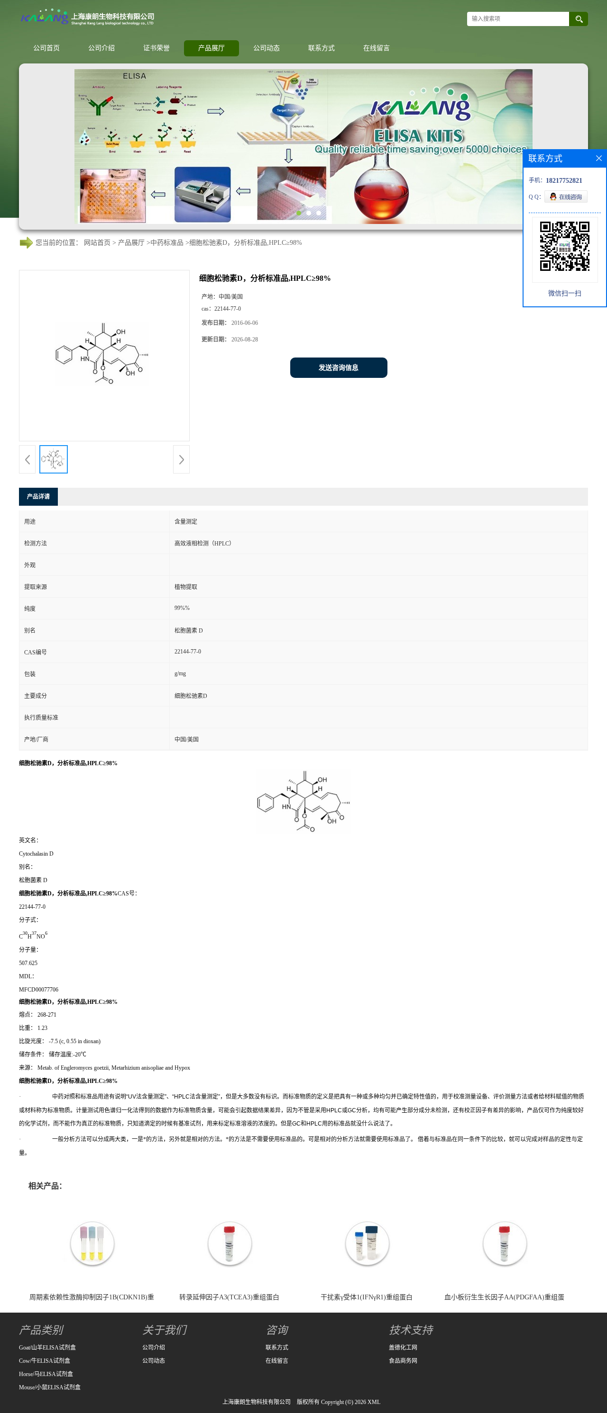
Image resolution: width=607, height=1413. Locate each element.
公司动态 (266, 48)
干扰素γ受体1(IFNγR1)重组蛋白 (367, 1297)
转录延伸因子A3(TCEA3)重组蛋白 (229, 1297)
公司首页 (46, 48)
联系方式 (321, 48)
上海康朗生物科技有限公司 (256, 1402)
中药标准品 (167, 242)
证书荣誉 (156, 48)
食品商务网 (403, 1361)
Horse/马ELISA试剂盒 (46, 1374)
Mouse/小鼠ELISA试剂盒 (50, 1387)
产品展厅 (211, 48)
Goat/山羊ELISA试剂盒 (47, 1347)
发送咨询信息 (339, 367)
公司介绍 (101, 48)
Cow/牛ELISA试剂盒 (44, 1361)
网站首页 (97, 242)
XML (374, 1402)
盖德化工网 (403, 1347)
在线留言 (376, 48)
